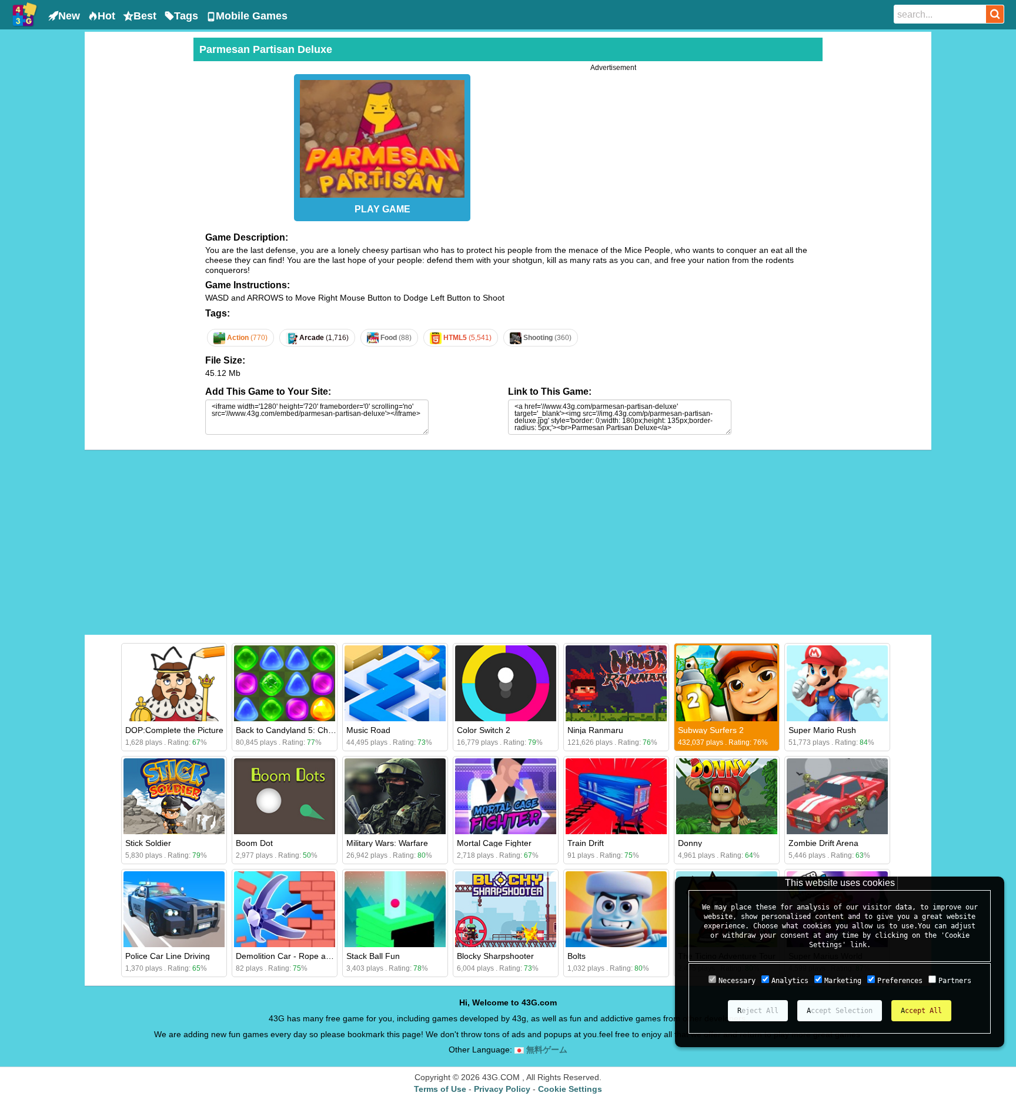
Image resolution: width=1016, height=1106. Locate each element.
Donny (690, 843)
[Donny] (726, 796)
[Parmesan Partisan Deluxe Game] (382, 136)
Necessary (737, 981)
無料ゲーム (545, 1049)
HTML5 (467, 338)
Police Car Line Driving (167, 956)
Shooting (547, 338)
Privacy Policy (502, 1089)
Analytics (789, 981)
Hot (106, 16)
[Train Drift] (616, 796)
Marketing (842, 981)
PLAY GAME (382, 209)
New (69, 16)
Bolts (576, 956)
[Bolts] (616, 909)
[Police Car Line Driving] (174, 909)
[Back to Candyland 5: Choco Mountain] (284, 683)
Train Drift (585, 843)
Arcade (323, 338)
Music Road (368, 730)
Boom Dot (254, 843)
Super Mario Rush (822, 730)
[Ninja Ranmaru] (616, 683)
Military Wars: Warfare (387, 843)
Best (144, 16)
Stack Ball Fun (373, 956)
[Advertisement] (138, 214)
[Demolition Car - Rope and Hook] (284, 909)
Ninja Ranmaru (595, 730)
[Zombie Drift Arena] (837, 796)
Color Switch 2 (483, 730)
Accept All (921, 1011)
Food (395, 338)
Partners (954, 981)
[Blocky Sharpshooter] (505, 909)
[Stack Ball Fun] (395, 909)
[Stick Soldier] (174, 796)
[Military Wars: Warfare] (395, 796)
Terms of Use (440, 1089)
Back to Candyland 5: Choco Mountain (307, 730)
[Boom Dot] (284, 796)
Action (246, 338)
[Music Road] (395, 683)
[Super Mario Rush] (837, 683)
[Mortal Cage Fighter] (505, 796)
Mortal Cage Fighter (494, 843)
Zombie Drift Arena (823, 843)
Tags (186, 16)
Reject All (757, 1011)
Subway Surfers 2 (711, 730)
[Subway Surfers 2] (726, 683)
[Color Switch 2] (505, 683)
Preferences (900, 981)
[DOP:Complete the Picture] (174, 683)
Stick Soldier (148, 843)
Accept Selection (840, 1011)
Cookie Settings (570, 1089)
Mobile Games (252, 16)
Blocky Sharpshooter (495, 956)
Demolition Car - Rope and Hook (296, 956)
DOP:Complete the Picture (174, 730)
